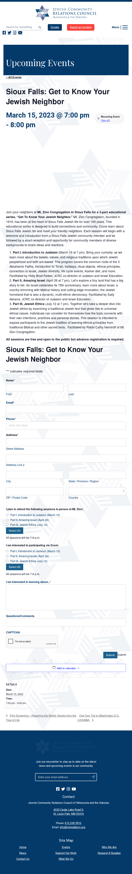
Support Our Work (65, 853)
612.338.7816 (73, 823)
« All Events (13, 77)
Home (22, 847)
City (8, 481)
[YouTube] (20, 32)
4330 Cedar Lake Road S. (68, 809)
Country (73, 497)
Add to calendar (66, 668)
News (22, 853)
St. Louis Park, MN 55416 (68, 813)
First (8, 394)
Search (40, 27)
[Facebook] (4, 32)
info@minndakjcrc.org (72, 827)
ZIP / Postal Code (17, 497)
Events (66, 847)
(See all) (105, 120)
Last (71, 394)
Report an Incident (81, 27)
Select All (14, 531)
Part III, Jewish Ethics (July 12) (28, 525)
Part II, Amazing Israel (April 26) (29, 520)
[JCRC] (66, 13)
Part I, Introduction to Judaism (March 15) (35, 515)
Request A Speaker (109, 853)
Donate (55, 27)
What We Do (66, 859)
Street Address (15, 449)
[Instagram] (14, 32)
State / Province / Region (84, 481)
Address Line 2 (15, 465)
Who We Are (109, 847)
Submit (110, 655)
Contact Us (22, 859)
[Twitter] (9, 32)
